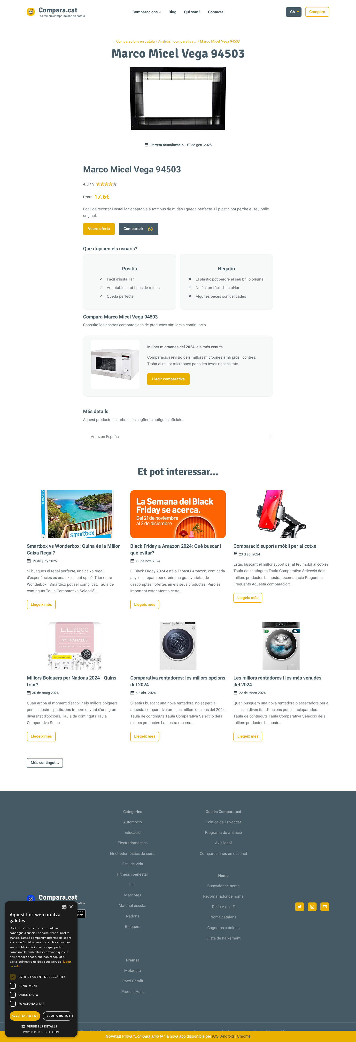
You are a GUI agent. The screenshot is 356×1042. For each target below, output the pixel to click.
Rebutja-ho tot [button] (57, 1016)
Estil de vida (132, 864)
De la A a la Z (223, 907)
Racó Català (132, 981)
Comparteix (134, 229)
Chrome (244, 1036)
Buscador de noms (223, 886)
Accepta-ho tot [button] (25, 1016)
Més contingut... (45, 763)
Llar (132, 885)
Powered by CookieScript (41, 1032)
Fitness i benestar (132, 874)
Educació (132, 832)
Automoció (132, 822)
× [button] (71, 907)
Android (227, 1036)
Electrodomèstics (132, 843)
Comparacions (145, 12)
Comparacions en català (135, 41)
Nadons (132, 916)
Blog (172, 12)
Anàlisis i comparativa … (177, 41)
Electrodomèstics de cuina (132, 854)
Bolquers (132, 927)
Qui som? (192, 12)
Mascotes (132, 895)
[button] (41, 1026)
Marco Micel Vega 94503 (220, 41)
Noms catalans (223, 917)
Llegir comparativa (168, 379)
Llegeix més (41, 604)
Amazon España (105, 437)
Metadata (132, 971)
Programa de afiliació (223, 832)
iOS (215, 1036)
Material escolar (133, 906)
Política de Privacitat (223, 822)
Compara (317, 12)
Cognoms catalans (223, 928)
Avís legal (223, 843)
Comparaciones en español (223, 854)
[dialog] (41, 969)
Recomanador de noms (223, 896)
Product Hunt (132, 992)
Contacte (216, 12)
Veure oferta (99, 229)
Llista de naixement (223, 938)
